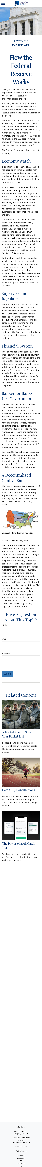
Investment (21, 1158)
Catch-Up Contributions (18, 790)
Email (4, 639)
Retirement (21, 1155)
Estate (21, 1161)
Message (6, 653)
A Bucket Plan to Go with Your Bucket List (18, 734)
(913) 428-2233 (23, 1131)
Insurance (21, 1163)
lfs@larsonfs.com (21, 1146)
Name (4, 624)
